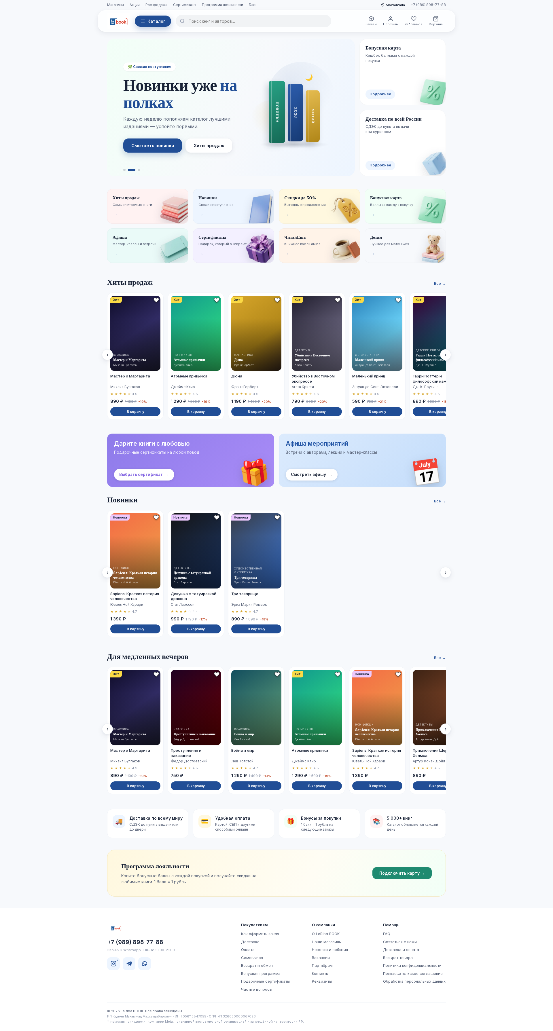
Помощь (391, 924)
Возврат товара (398, 957)
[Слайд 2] (131, 170)
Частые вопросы (256, 989)
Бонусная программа (261, 973)
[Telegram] (129, 963)
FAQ (386, 933)
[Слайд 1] (124, 170)
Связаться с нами (400, 941)
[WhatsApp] (144, 963)
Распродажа (156, 5)
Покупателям (254, 924)
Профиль (390, 24)
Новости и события (330, 949)
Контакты (320, 973)
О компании (323, 924)
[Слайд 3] (139, 170)
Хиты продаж (209, 145)
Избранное (413, 24)
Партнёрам (322, 965)
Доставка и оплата (401, 949)
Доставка (250, 941)
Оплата (248, 949)
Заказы (371, 24)
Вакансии (321, 957)
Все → (440, 283)
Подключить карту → (402, 873)
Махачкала (395, 5)
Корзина (436, 24)
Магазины (115, 5)
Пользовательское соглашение (413, 973)
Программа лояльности (222, 5)
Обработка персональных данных (414, 981)
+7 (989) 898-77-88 (428, 5)
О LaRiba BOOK (326, 933)
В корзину (135, 411)
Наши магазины (327, 941)
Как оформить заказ (260, 933)
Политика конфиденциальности (412, 965)
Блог (253, 5)
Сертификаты (184, 5)
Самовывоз (252, 957)
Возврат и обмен (257, 965)
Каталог (156, 21)
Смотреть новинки (152, 145)
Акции (135, 5)
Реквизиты (322, 981)
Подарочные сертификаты (265, 981)
